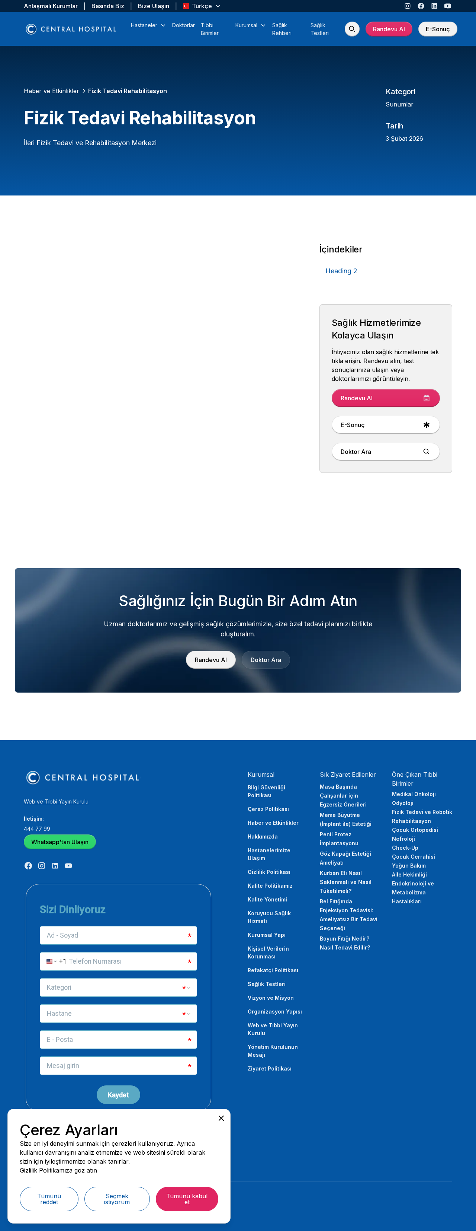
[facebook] (420, 5)
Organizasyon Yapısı (275, 1011)
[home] (71, 29)
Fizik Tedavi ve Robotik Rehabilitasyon (422, 816)
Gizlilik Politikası (269, 872)
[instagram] (407, 5)
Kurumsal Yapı (267, 935)
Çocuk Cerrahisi (413, 856)
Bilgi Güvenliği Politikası (266, 791)
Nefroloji (403, 839)
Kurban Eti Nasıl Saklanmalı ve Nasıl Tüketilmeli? (346, 882)
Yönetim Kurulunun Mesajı (273, 1051)
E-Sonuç (438, 29)
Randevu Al (389, 29)
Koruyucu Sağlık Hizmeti (269, 917)
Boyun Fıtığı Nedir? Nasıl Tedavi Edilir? (345, 943)
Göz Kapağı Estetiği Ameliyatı (345, 858)
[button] (202, 5)
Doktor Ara (266, 660)
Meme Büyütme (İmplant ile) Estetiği (346, 819)
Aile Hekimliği (409, 874)
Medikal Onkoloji (414, 794)
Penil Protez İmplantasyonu (339, 838)
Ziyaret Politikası (270, 1068)
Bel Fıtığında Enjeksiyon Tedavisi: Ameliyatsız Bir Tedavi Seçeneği (348, 914)
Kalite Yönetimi (267, 899)
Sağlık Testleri (267, 984)
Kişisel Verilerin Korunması (268, 952)
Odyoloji (403, 803)
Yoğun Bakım (409, 865)
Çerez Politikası (268, 809)
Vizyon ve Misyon (271, 998)
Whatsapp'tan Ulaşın (60, 842)
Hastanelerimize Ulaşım (269, 854)
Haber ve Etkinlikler (273, 823)
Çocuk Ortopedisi (415, 830)
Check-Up (405, 847)
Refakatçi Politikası (273, 970)
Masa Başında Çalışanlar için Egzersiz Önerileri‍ (343, 795)
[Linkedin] (434, 5)
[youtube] (447, 5)
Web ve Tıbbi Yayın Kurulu (56, 801)
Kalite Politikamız (270, 885)
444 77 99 (37, 829)
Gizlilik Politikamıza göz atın (58, 1170)
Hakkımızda (263, 836)
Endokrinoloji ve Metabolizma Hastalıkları (413, 892)
